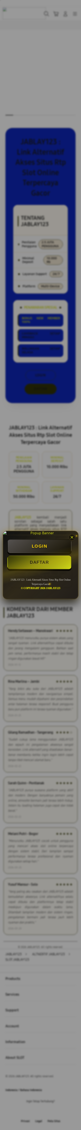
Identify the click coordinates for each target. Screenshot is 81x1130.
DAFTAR (39, 562)
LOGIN (39, 546)
